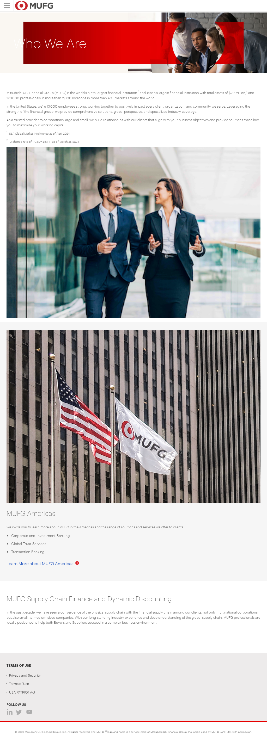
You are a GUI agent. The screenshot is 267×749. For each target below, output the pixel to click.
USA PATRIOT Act (22, 692)
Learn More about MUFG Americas (40, 563)
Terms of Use (19, 683)
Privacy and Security (25, 675)
